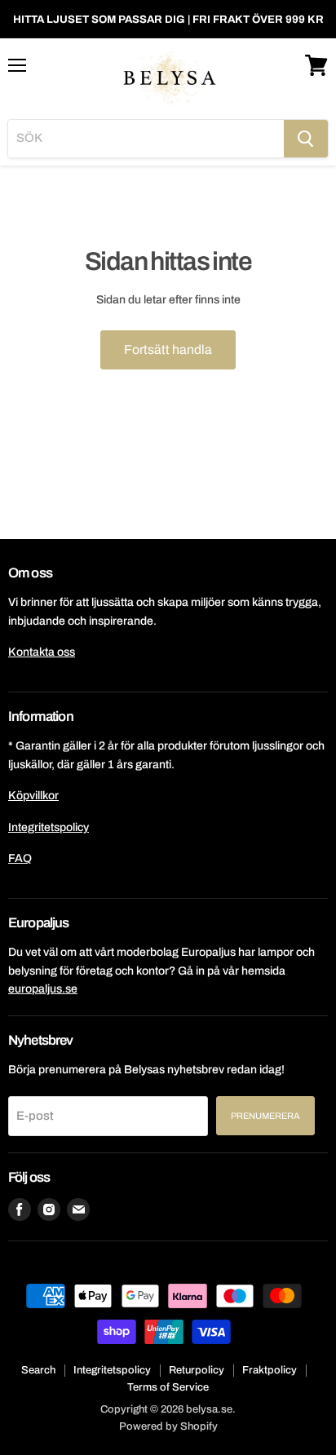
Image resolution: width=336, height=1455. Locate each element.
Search (38, 1370)
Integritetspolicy (48, 827)
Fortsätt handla (168, 349)
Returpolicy (196, 1370)
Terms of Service (168, 1387)
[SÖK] (306, 138)
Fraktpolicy (269, 1370)
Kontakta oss (41, 652)
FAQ (20, 858)
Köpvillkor (33, 795)
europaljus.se (42, 989)
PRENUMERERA (265, 1116)
